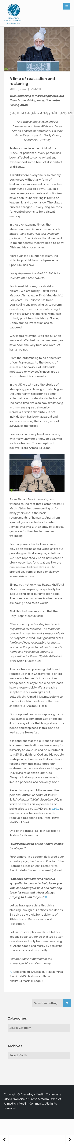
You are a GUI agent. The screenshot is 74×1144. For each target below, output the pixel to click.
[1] (45, 897)
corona (36, 89)
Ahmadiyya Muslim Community (41, 1094)
